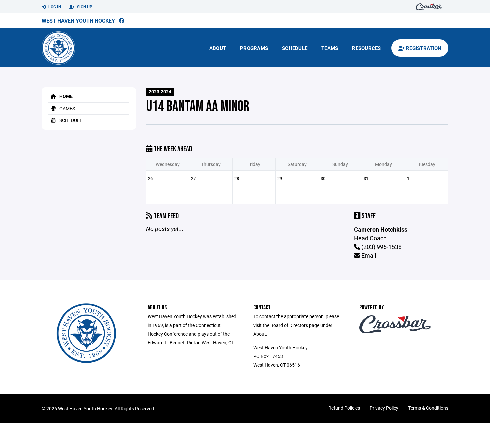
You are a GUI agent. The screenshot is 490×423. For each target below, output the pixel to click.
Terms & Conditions (428, 408)
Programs (254, 48)
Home (65, 96)
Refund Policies (344, 408)
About (217, 48)
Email (368, 255)
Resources (366, 48)
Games (66, 108)
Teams (329, 48)
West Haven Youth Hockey (78, 20)
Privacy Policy (384, 408)
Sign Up (84, 6)
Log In (54, 6)
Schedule (294, 48)
